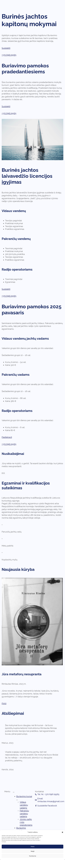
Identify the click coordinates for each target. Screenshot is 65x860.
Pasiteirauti (7, 437)
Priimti (32, 846)
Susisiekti (6, 48)
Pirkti (4, 703)
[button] (62, 832)
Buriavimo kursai (24, 796)
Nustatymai (32, 856)
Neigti (32, 851)
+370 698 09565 (9, 55)
